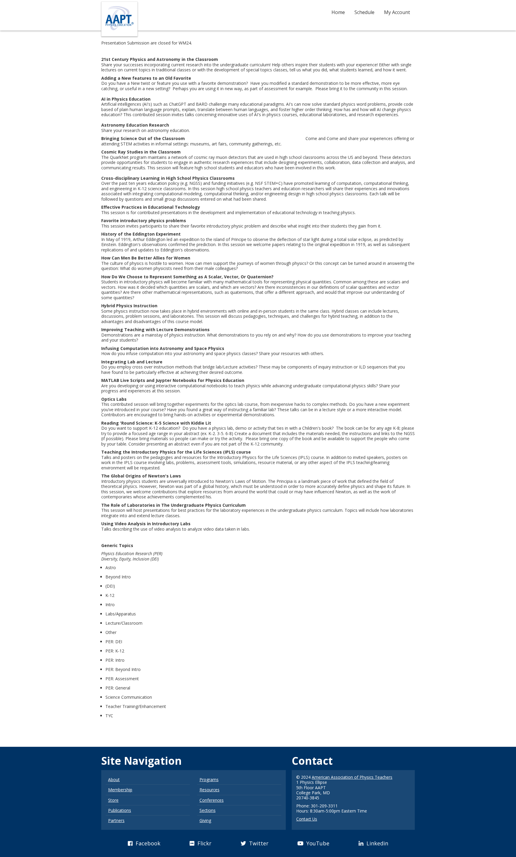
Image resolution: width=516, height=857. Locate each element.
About (114, 779)
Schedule (364, 12)
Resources (209, 790)
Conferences (211, 800)
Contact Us (306, 819)
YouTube (317, 843)
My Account (397, 12)
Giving (205, 820)
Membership (120, 790)
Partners (116, 820)
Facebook (147, 843)
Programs (209, 779)
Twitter (258, 843)
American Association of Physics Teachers (352, 777)
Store (113, 800)
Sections (207, 810)
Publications (119, 810)
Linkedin (376, 843)
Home (338, 12)
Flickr (203, 843)
